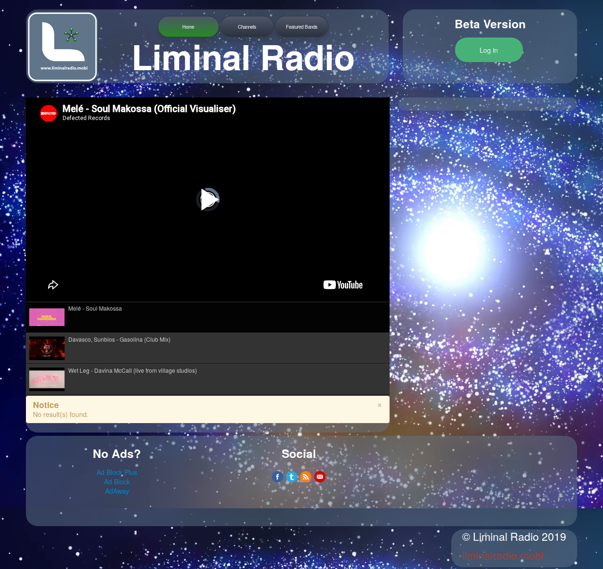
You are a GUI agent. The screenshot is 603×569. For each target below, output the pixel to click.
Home (188, 27)
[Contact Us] (320, 476)
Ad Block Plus (117, 472)
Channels (247, 27)
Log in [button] (489, 50)
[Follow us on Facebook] (277, 476)
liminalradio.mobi (503, 555)
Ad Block (117, 481)
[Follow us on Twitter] (291, 476)
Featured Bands (302, 27)
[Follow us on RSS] (305, 476)
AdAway (117, 491)
